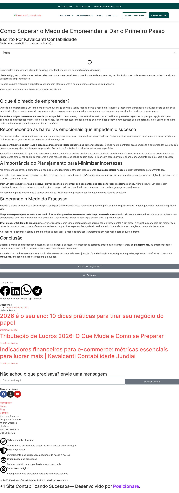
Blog (100, 15)
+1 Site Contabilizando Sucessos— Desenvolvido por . (70, 486)
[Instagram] (10, 394)
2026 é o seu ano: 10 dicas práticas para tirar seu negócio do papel (82, 319)
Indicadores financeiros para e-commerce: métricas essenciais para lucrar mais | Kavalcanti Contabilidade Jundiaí (84, 352)
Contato (111, 15)
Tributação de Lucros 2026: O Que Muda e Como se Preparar (82, 336)
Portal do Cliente (134, 15)
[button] (175, 53)
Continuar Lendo (9, 329)
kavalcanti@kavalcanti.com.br (107, 6)
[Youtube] (17, 394)
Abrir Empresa (158, 15)
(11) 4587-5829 (65, 6)
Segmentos (83, 15)
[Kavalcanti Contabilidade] (34, 15)
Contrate (64, 15)
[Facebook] (3, 394)
